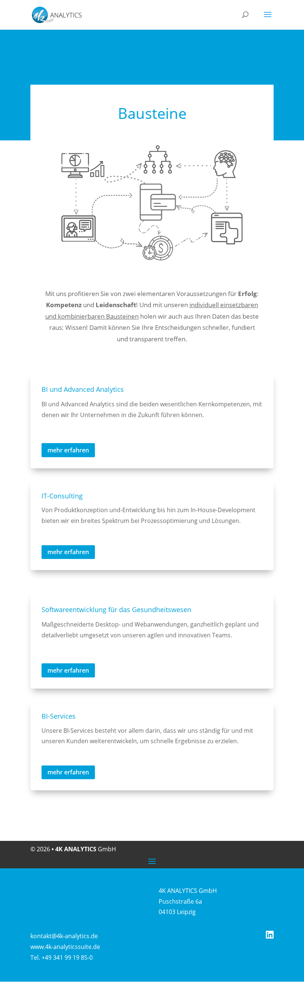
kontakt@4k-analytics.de (64, 936)
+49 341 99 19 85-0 (67, 957)
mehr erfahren (68, 450)
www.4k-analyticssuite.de (65, 947)
